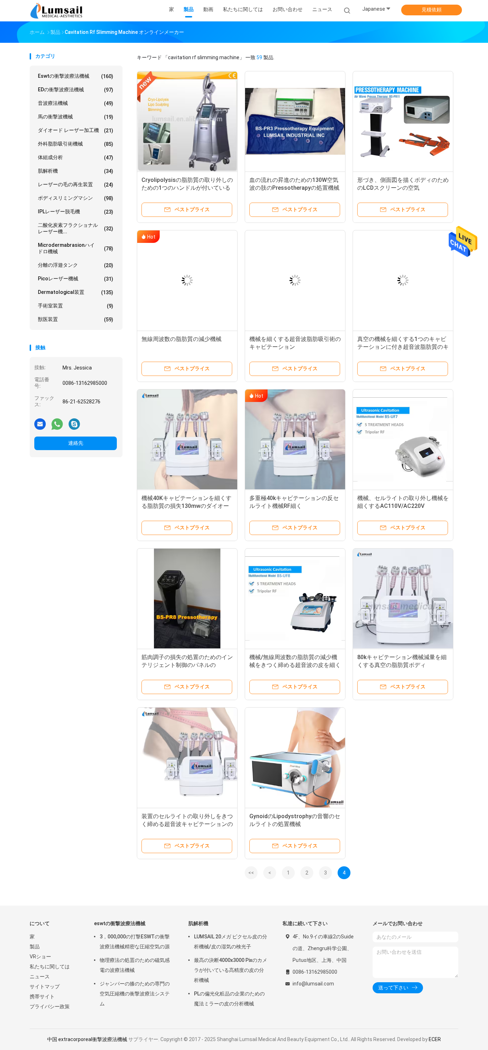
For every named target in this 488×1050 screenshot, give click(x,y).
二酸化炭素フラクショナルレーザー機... (75, 228)
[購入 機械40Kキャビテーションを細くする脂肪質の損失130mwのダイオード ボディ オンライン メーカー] (187, 439)
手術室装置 (75, 306)
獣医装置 (75, 319)
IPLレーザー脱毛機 (75, 212)
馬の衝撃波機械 (75, 117)
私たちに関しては (50, 966)
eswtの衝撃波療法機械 (75, 76)
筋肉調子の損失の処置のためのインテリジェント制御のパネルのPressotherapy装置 (187, 665)
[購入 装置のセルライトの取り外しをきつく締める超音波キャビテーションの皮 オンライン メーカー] (187, 757)
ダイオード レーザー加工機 (75, 130)
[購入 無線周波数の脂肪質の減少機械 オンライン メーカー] (187, 280)
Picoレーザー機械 (75, 279)
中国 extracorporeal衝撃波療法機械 (87, 1039)
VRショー (40, 956)
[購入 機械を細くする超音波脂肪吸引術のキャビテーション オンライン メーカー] (295, 280)
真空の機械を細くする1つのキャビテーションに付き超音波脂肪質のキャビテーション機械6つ (403, 347)
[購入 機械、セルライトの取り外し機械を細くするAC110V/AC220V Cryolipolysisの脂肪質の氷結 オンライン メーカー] (403, 439)
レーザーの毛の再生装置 (75, 185)
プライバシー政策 (50, 1006)
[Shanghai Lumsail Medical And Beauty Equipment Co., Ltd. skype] (74, 423)
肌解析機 (75, 171)
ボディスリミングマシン (75, 198)
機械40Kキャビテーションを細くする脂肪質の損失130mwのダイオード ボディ (186, 506)
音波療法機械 (75, 103)
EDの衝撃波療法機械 (75, 90)
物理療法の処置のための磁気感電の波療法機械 (135, 965)
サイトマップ (45, 986)
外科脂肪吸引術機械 (75, 144)
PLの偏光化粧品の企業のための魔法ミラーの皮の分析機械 (229, 998)
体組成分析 (75, 157)
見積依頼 (432, 9)
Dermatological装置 (75, 292)
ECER (435, 1039)
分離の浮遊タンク (75, 265)
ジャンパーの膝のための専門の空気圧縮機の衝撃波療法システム (135, 993)
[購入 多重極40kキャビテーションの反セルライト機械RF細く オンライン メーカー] (295, 439)
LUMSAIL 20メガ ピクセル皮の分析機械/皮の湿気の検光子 (230, 941)
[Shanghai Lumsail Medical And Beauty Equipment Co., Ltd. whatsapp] (57, 423)
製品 (35, 946)
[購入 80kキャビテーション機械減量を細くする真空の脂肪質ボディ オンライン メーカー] (403, 598)
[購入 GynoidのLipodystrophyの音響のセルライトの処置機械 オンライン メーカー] (295, 757)
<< (251, 873)
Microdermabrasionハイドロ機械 (75, 248)
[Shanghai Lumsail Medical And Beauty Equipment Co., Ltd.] (57, 10)
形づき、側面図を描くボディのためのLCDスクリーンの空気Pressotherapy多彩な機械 (403, 188)
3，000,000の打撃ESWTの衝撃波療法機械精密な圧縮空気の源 (135, 941)
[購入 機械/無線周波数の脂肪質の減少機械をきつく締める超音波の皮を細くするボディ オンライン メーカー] (295, 598)
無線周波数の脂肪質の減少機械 (181, 339)
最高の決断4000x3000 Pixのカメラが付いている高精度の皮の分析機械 (230, 970)
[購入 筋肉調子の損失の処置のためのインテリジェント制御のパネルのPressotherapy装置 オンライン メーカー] (187, 598)
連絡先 (75, 443)
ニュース (40, 976)
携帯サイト (42, 996)
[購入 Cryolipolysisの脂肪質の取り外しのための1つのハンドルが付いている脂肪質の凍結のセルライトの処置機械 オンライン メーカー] (187, 121)
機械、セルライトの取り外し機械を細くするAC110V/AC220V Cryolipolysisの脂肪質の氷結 (403, 506)
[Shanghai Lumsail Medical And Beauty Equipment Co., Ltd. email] (40, 423)
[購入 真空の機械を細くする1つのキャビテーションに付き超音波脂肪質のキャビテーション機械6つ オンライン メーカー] (403, 280)
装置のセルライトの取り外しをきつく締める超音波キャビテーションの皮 (187, 824)
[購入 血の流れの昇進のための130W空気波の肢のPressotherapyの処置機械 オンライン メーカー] (295, 121)
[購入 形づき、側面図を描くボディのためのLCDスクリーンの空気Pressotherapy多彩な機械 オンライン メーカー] (403, 121)
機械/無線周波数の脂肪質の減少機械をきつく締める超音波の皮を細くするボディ (295, 665)
